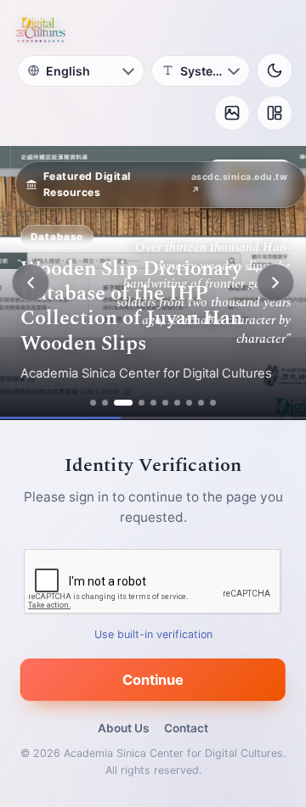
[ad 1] (93, 403)
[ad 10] (213, 403)
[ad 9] (201, 403)
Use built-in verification (153, 634)
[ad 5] (153, 403)
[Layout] (274, 113)
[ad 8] (189, 403)
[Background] (232, 113)
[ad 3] (123, 403)
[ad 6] (165, 403)
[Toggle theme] (274, 70)
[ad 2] (105, 403)
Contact (186, 728)
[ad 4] (141, 403)
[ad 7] (177, 403)
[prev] (30, 282)
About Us (123, 728)
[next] (275, 282)
